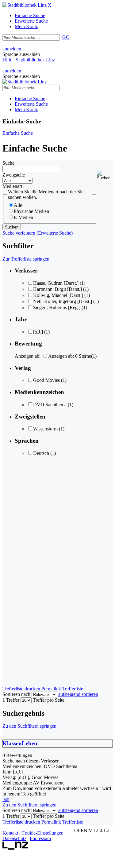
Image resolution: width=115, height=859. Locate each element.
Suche (8, 163)
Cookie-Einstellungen (42, 832)
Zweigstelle (13, 174)
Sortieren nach (16, 694)
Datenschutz (14, 838)
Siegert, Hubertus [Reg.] (56, 307)
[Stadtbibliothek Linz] (24, 5)
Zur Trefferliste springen (25, 258)
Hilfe (7, 59)
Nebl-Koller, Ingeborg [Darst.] (62, 301)
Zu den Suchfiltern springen (29, 726)
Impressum (40, 838)
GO (66, 37)
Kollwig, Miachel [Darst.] (58, 295)
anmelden (11, 48)
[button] (105, 175)
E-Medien (23, 217)
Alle (18, 205)
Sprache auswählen (21, 54)
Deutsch (41, 453)
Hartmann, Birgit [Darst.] (57, 289)
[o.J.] (38, 331)
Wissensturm (45, 428)
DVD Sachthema (50, 404)
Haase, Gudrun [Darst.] (56, 283)
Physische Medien (31, 211)
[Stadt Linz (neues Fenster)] (15, 848)
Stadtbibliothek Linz (35, 59)
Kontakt (10, 832)
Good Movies (46, 380)
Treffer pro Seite (48, 700)
